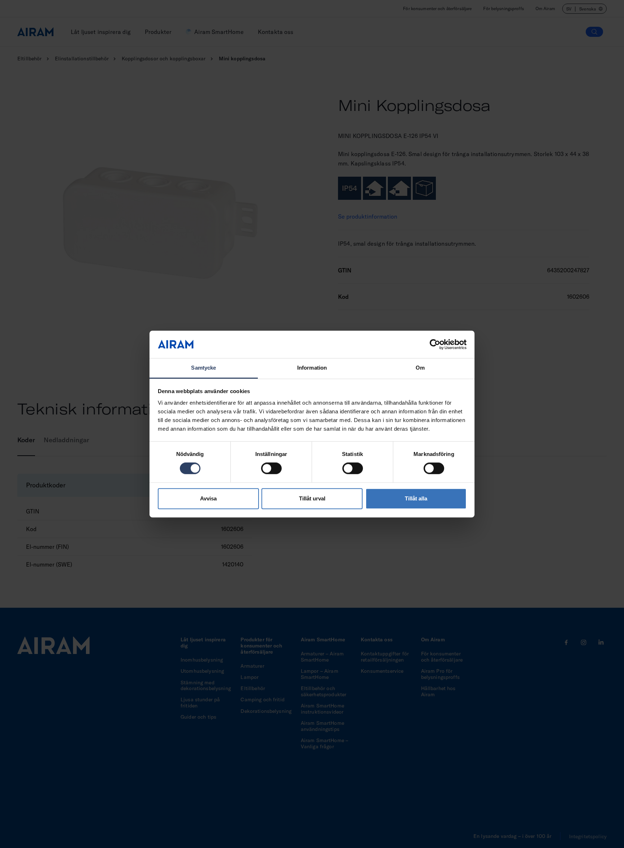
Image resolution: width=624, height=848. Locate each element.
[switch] (271, 468)
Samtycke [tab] (203, 368)
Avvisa (208, 498)
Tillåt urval (312, 498)
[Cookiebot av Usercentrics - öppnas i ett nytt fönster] (435, 344)
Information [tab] (312, 368)
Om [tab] (420, 368)
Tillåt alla (416, 498)
